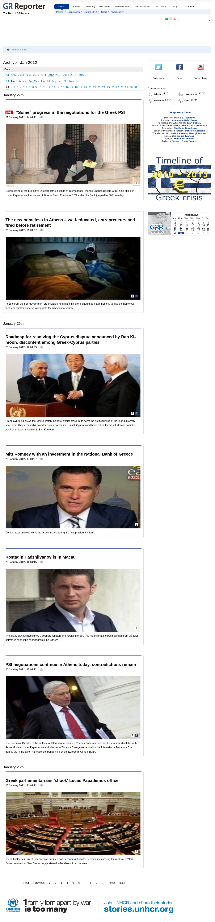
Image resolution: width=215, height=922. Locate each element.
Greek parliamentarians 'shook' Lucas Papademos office (61, 780)
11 (44, 87)
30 (131, 87)
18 (76, 87)
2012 (51, 74)
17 (71, 87)
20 (85, 87)
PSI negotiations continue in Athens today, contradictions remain (70, 664)
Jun (43, 81)
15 (62, 87)
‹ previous (39, 882)
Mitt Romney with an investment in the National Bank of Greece (69, 454)
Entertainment (122, 6)
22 (94, 87)
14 (57, 87)
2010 (36, 74)
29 (126, 87)
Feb (18, 81)
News (61, 6)
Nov (71, 81)
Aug (53, 81)
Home (15, 49)
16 (67, 87)
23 (99, 87)
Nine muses (104, 6)
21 (90, 87)
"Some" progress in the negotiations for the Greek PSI (70, 112)
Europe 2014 (90, 12)
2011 (43, 74)
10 (39, 87)
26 (112, 87)
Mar (24, 81)
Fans (179, 78)
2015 (73, 74)
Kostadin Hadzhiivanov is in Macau (40, 557)
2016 (81, 74)
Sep (60, 81)
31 (135, 87)
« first (26, 882)
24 (103, 87)
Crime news (74, 12)
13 (53, 87)
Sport (104, 12)
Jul (48, 81)
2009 (28, 74)
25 (108, 87)
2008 (21, 74)
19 (80, 87)
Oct (66, 81)
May (36, 81)
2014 (66, 74)
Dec (78, 81)
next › (112, 882)
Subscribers (200, 78)
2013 (58, 74)
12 (48, 87)
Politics (59, 12)
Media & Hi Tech (143, 6)
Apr (31, 81)
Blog (175, 6)
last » (122, 882)
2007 (13, 74)
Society (76, 6)
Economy (90, 6)
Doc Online (160, 6)
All (7, 74)
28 (122, 87)
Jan (12, 81)
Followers (158, 78)
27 (117, 87)
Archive (190, 6)
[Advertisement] (79, 33)
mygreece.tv (117, 12)
